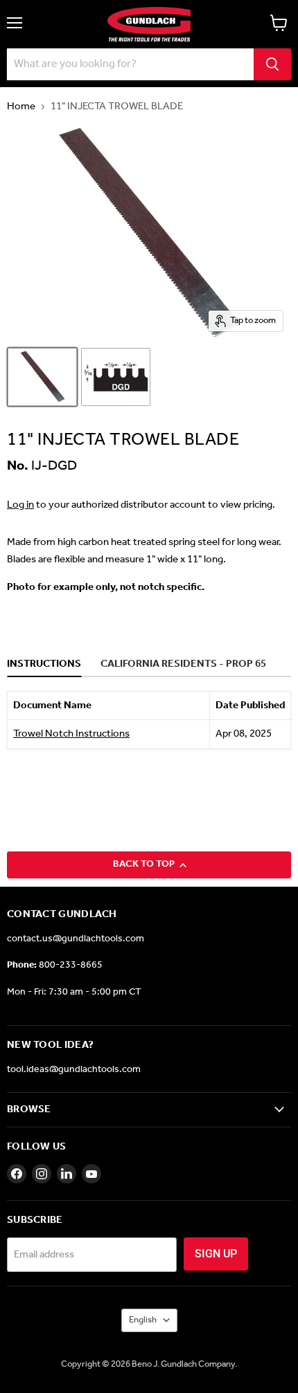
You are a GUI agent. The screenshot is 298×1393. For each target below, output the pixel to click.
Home (21, 107)
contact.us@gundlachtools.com (75, 939)
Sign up (216, 1253)
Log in (20, 505)
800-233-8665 (71, 965)
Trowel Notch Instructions (71, 734)
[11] (42, 377)
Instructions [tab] (44, 665)
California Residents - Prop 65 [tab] (183, 665)
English (143, 1320)
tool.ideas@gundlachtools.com (74, 1069)
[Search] (272, 64)
